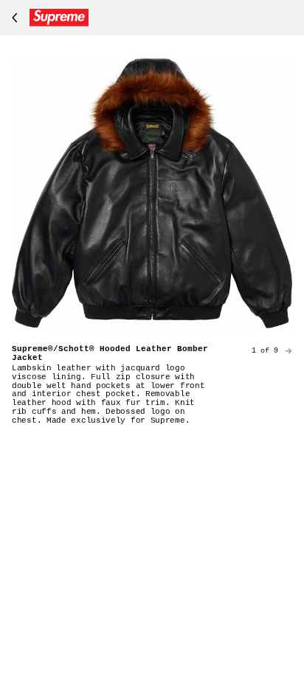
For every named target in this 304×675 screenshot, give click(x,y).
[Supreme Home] (47, 17)
